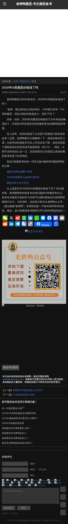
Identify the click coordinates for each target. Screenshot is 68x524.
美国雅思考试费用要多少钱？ (16, 428)
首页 (16, 81)
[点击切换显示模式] (63, 489)
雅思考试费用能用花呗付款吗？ (17, 443)
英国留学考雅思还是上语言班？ (28, 390)
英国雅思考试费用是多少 (14, 433)
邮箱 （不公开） (39, 469)
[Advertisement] (34, 43)
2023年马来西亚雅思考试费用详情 (19, 413)
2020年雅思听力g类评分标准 (23, 177)
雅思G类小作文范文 (18, 183)
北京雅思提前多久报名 (24, 394)
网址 (32, 475)
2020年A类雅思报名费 (13, 423)
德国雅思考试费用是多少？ (15, 438)
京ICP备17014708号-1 (51, 520)
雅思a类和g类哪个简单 (19, 171)
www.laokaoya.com (12, 379)
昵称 (33, 463)
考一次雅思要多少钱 (13, 408)
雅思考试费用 (10, 367)
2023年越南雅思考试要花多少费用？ (20, 418)
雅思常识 (25, 81)
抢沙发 (63, 92)
